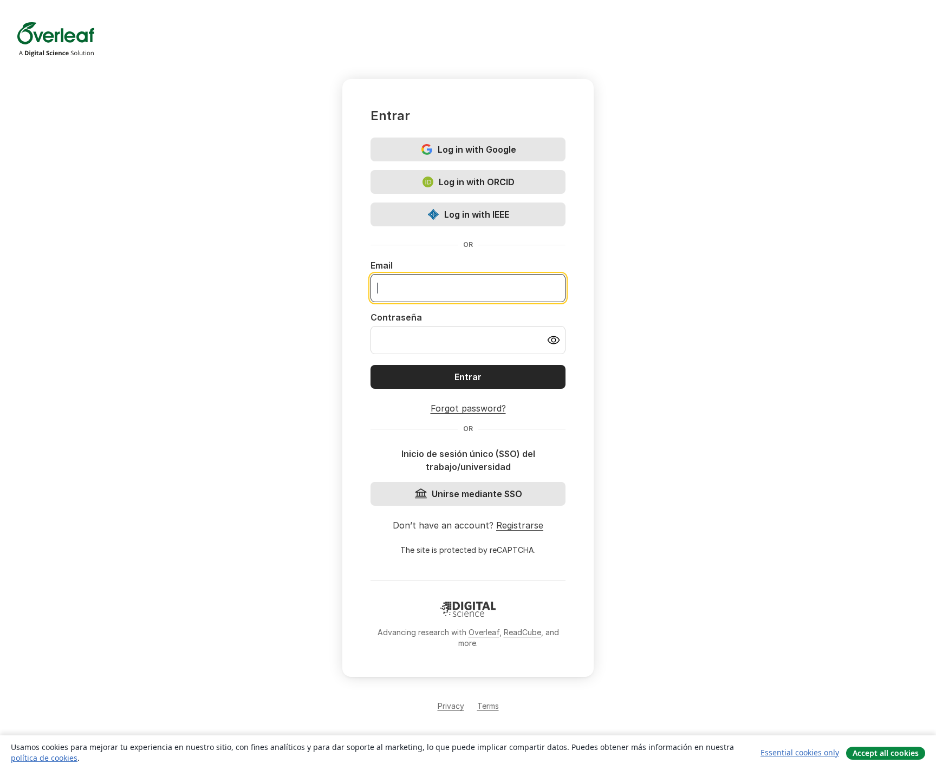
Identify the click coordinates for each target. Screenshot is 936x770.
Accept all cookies (886, 753)
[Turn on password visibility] (554, 340)
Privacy (451, 705)
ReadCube (522, 632)
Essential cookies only (799, 752)
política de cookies (44, 758)
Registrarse (519, 525)
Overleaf (484, 632)
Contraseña (396, 317)
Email (381, 265)
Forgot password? (468, 408)
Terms (488, 705)
